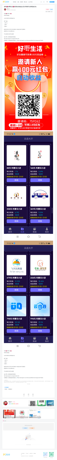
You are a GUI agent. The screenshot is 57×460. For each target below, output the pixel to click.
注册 (32, 428)
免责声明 (31, 453)
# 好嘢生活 (10, 389)
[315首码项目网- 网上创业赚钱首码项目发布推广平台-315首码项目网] (6, 454)
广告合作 (27, 453)
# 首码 (6, 389)
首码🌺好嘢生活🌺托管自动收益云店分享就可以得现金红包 (20, 6)
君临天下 (8, 8)
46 (10, 403)
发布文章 (52, 1)
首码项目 (7, 387)
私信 (52, 9)
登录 (26, 428)
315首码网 (22, 453)
